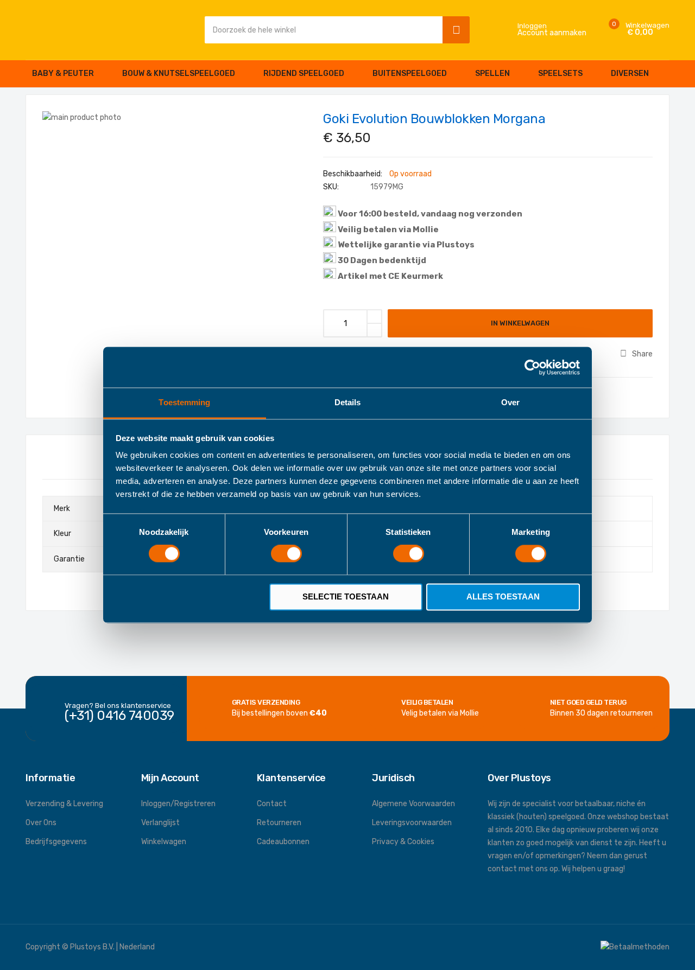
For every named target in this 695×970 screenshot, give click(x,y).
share (642, 354)
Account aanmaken (551, 33)
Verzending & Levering (64, 803)
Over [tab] (510, 402)
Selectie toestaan (345, 596)
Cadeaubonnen (283, 841)
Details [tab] (347, 402)
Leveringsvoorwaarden (412, 822)
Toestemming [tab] (184, 402)
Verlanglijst (160, 822)
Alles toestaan (503, 596)
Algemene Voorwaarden (413, 803)
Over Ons (41, 822)
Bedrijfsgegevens (56, 841)
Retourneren (279, 822)
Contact (272, 803)
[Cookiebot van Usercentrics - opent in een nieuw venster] (532, 367)
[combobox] (321, 29)
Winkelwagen (163, 841)
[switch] (286, 555)
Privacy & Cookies (403, 841)
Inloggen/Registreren (178, 803)
